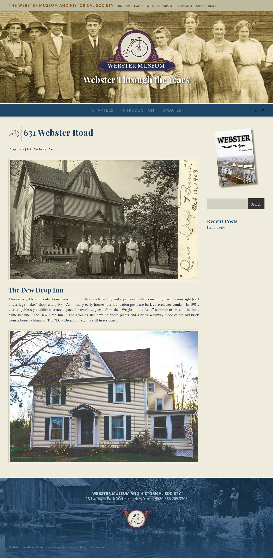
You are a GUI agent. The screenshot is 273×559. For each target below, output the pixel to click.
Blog (212, 6)
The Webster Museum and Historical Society (61, 5)
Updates (172, 110)
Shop (200, 6)
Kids (156, 6)
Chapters (102, 110)
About (168, 6)
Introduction (137, 110)
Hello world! (217, 227)
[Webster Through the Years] (136, 51)
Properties (16, 148)
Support (185, 6)
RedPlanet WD (97, 547)
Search (256, 204)
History (124, 6)
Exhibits (141, 6)
